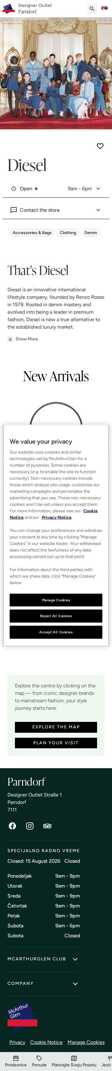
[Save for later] (100, 146)
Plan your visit (56, 743)
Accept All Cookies (55, 632)
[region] (56, 535)
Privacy (17, 1042)
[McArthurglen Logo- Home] (8, 9)
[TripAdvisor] (47, 826)
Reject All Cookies (56, 616)
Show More (27, 339)
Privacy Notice (57, 517)
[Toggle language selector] (105, 9)
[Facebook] (12, 826)
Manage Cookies (86, 1042)
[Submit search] (92, 9)
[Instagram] (30, 826)
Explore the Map (56, 727)
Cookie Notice (46, 1042)
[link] (35, 9)
